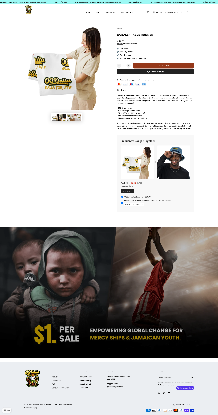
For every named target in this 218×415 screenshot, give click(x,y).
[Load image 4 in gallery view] (77, 117)
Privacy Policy (85, 377)
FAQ (53, 384)
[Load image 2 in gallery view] (62, 117)
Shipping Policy (86, 384)
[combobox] (134, 204)
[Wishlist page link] (148, 12)
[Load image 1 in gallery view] (55, 117)
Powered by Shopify (30, 408)
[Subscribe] (193, 377)
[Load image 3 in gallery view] (70, 117)
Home (119, 28)
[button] (182, 12)
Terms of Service (86, 388)
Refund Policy (85, 380)
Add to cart (164, 65)
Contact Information (60, 388)
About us (55, 377)
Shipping (120, 43)
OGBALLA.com (34, 404)
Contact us (56, 380)
